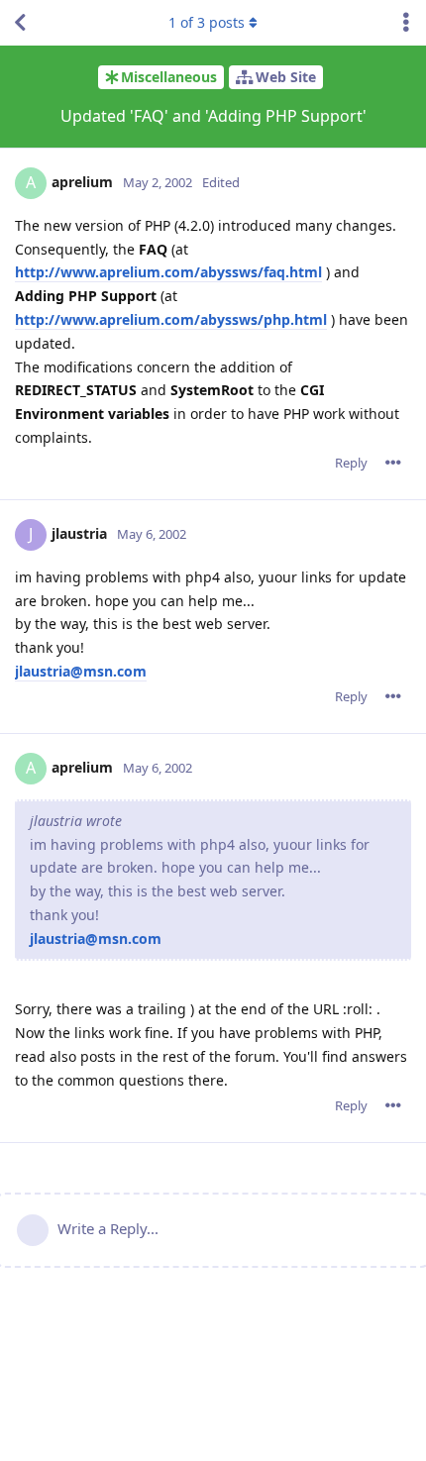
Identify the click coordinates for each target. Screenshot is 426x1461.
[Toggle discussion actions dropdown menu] (406, 23)
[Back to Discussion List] (20, 23)
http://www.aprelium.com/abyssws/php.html (171, 319)
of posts (206, 22)
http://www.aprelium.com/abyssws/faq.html (168, 271)
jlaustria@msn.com (81, 671)
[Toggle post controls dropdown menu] (393, 462)
